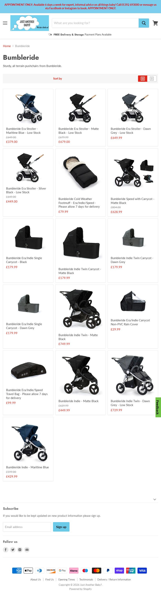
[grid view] (142, 78)
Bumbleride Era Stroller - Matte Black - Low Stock (79, 130)
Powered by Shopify (80, 588)
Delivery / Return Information (114, 579)
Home (7, 46)
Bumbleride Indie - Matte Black (79, 401)
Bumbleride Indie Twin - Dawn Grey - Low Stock (130, 403)
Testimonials (86, 579)
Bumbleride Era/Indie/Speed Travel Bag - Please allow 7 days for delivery (27, 393)
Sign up (61, 527)
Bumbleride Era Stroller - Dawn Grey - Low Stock (131, 130)
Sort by (57, 78)
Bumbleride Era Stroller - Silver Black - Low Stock (26, 190)
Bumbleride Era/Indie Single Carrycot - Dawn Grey (24, 326)
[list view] (151, 78)
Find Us (49, 579)
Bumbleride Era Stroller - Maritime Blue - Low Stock (23, 130)
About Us (35, 579)
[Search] (144, 23)
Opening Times (66, 579)
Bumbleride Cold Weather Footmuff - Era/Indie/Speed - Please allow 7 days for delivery (79, 202)
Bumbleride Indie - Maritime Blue (27, 467)
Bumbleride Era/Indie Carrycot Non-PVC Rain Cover (130, 322)
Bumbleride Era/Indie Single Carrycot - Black (24, 260)
